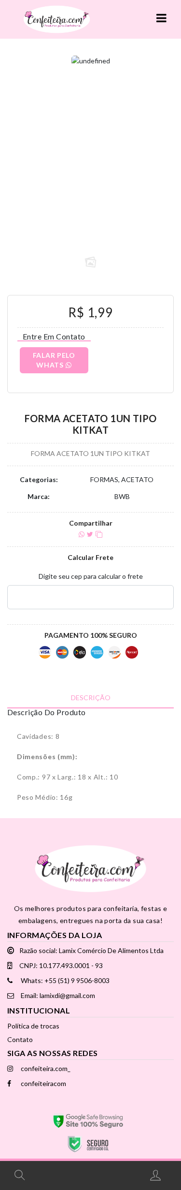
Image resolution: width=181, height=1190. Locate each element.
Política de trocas (33, 1026)
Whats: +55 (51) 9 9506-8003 (64, 980)
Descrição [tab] (91, 697)
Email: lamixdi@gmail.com (57, 995)
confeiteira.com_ (44, 1068)
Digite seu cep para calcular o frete (91, 576)
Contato (20, 1039)
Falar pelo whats (54, 360)
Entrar (156, 1175)
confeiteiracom (42, 1083)
